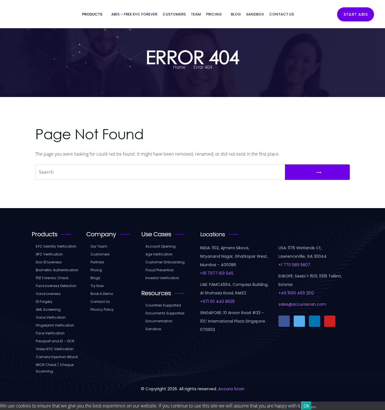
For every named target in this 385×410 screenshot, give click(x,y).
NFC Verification (49, 254)
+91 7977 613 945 (216, 273)
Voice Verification (51, 317)
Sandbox (255, 14)
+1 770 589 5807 (294, 265)
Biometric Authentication (57, 270)
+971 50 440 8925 (217, 301)
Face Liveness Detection (56, 285)
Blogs (95, 277)
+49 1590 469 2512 (296, 293)
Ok (306, 406)
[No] (313, 407)
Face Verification (50, 333)
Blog (236, 14)
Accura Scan (231, 389)
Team (196, 14)
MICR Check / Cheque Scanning (55, 368)
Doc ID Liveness (49, 262)
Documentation (158, 321)
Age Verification (158, 254)
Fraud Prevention (159, 270)
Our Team (98, 246)
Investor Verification (162, 277)
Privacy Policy (102, 309)
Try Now (97, 285)
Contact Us (281, 14)
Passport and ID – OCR (55, 341)
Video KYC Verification (55, 349)
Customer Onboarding (165, 262)
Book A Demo (101, 293)
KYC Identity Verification (56, 246)
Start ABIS (356, 14)
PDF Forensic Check (52, 277)
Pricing (214, 14)
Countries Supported (163, 305)
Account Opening (160, 246)
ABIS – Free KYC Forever (134, 14)
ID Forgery (44, 301)
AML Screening (48, 309)
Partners (97, 262)
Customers (174, 14)
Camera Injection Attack (57, 356)
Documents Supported (164, 313)
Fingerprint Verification (55, 325)
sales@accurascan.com (302, 304)
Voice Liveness (48, 293)
